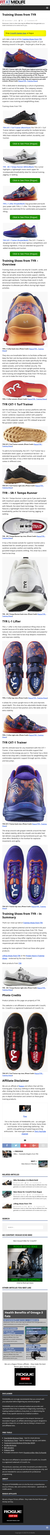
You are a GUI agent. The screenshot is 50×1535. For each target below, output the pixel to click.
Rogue (21, 1086)
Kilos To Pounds (40, 1453)
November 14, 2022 (21, 1206)
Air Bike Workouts (10, 1445)
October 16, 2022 (20, 1195)
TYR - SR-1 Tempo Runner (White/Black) (18, 167)
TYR (19, 963)
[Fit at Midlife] (25, 4)
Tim (21, 20)
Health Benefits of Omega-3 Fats (24, 1314)
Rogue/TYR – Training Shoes (27, 81)
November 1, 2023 (11, 20)
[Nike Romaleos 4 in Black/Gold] (7, 1182)
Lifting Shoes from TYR (11, 956)
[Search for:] (25, 1227)
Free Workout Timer (11, 1440)
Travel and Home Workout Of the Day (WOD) (19, 1443)
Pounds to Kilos (29, 1453)
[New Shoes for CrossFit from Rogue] (7, 1194)
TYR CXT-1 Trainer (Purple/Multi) (15, 240)
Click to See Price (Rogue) (25, 144)
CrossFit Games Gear (18, 33)
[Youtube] (25, 1140)
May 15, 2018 (22, 1320)
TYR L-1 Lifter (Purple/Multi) (14, 204)
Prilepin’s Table (9, 1450)
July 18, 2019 (10, 1348)
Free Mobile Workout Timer (13, 1438)
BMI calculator (9, 1448)
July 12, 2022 (10, 1331)
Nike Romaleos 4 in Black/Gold (25, 1180)
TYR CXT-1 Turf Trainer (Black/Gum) (17, 127)
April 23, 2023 (33, 1331)
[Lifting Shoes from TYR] (7, 1206)
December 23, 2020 (34, 1348)
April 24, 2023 (19, 1183)
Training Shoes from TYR (32, 39)
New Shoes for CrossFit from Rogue (27, 1192)
